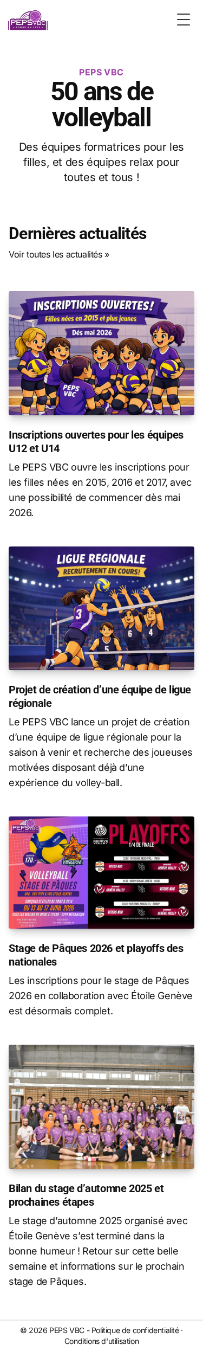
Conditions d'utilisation (101, 1341)
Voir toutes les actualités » (59, 254)
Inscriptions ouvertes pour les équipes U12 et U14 (96, 441)
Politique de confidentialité (135, 1330)
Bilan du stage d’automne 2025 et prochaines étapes (86, 1195)
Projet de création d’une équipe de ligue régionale (100, 696)
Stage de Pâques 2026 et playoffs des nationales (96, 955)
